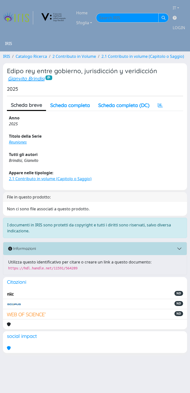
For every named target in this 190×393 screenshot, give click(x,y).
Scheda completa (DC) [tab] (123, 105)
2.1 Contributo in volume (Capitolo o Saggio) (142, 56)
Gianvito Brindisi (26, 78)
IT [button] (174, 8)
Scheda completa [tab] (70, 105)
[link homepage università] (53, 17)
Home (82, 13)
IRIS (6, 56)
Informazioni (24, 248)
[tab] (160, 105)
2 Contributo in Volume (74, 56)
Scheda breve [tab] (26, 105)
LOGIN (179, 27)
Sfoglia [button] (82, 22)
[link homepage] (18, 17)
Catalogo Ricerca (31, 56)
